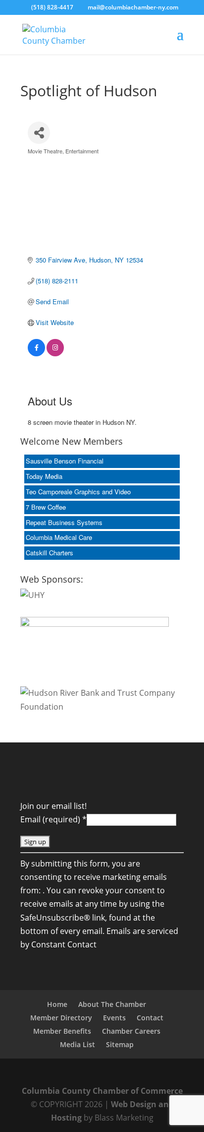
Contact (150, 1017)
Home (57, 1004)
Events (114, 1017)
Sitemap (120, 1044)
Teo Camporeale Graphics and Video (78, 491)
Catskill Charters (49, 552)
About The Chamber (112, 1004)
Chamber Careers (131, 1031)
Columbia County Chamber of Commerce (102, 1090)
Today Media (44, 476)
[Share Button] (39, 133)
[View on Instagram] (55, 353)
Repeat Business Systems (64, 522)
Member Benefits (62, 1031)
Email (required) (53, 819)
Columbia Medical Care (59, 537)
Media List (77, 1044)
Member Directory (61, 1017)
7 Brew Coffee (46, 507)
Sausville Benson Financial (64, 461)
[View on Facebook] (36, 353)
